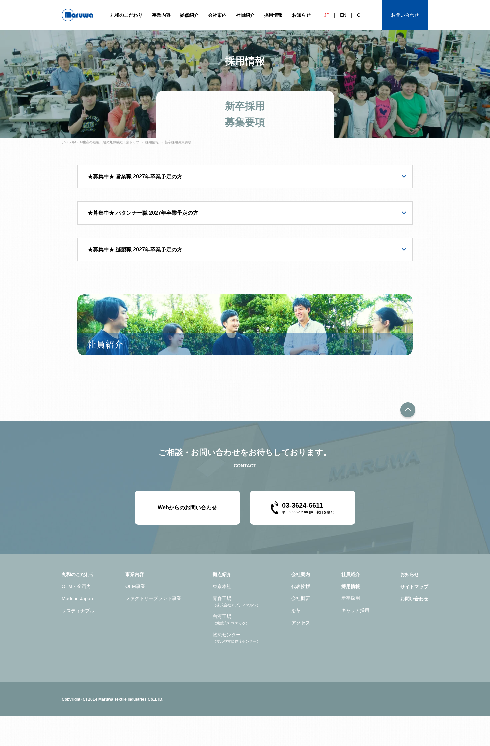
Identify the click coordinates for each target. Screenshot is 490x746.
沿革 (296, 610)
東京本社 (222, 586)
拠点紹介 (189, 15)
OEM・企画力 (76, 586)
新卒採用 (350, 598)
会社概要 (300, 598)
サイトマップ (414, 586)
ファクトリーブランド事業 (153, 598)
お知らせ (301, 15)
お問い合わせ (405, 15)
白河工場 (231, 619)
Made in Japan (77, 598)
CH (360, 15)
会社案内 (217, 15)
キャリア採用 (355, 610)
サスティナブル (78, 610)
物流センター (236, 637)
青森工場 (236, 601)
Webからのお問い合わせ (187, 507)
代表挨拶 (300, 586)
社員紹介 (245, 15)
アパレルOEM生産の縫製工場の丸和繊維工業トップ (100, 142)
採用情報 (273, 15)
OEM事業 (135, 586)
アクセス (300, 623)
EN (343, 15)
